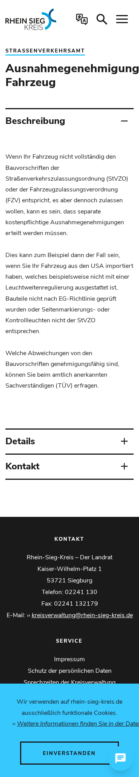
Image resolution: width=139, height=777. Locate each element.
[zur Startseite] (32, 19)
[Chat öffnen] (120, 758)
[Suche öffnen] (102, 19)
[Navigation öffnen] (122, 19)
